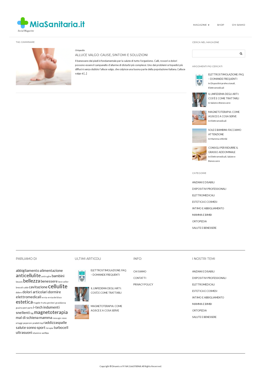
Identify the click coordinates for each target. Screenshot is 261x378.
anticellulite (28, 275)
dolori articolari (34, 292)
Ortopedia (80, 50)
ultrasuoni (24, 332)
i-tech (38, 307)
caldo (26, 287)
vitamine (37, 333)
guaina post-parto (24, 307)
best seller (63, 281)
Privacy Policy (143, 284)
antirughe (46, 276)
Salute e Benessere (204, 227)
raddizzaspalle (55, 322)
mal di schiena (27, 317)
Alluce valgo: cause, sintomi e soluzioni (111, 55)
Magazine (200, 24)
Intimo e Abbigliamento (208, 208)
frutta (44, 302)
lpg (32, 313)
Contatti (139, 277)
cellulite (57, 286)
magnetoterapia (51, 312)
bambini (58, 276)
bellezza (31, 281)
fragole (36, 302)
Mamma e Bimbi (202, 214)
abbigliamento (27, 270)
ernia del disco (55, 297)
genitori (51, 302)
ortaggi (19, 323)
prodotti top (37, 323)
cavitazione (38, 287)
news (64, 318)
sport (41, 327)
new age (57, 318)
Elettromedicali (203, 195)
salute (21, 327)
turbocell (61, 327)
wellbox (45, 333)
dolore (19, 292)
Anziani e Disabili (203, 182)
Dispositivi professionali (209, 188)
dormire (54, 292)
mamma (45, 317)
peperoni (27, 323)
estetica (24, 302)
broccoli (19, 287)
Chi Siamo (238, 24)
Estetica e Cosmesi (204, 201)
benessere (49, 281)
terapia (49, 328)
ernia (44, 297)
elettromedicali (28, 297)
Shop (220, 24)
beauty (19, 281)
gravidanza (60, 302)
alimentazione (51, 270)
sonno (31, 327)
